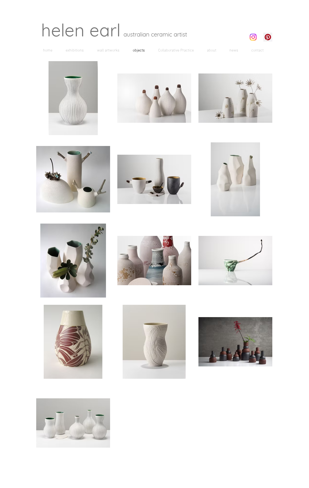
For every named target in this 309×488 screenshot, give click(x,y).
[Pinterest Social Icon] (267, 37)
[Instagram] (253, 37)
